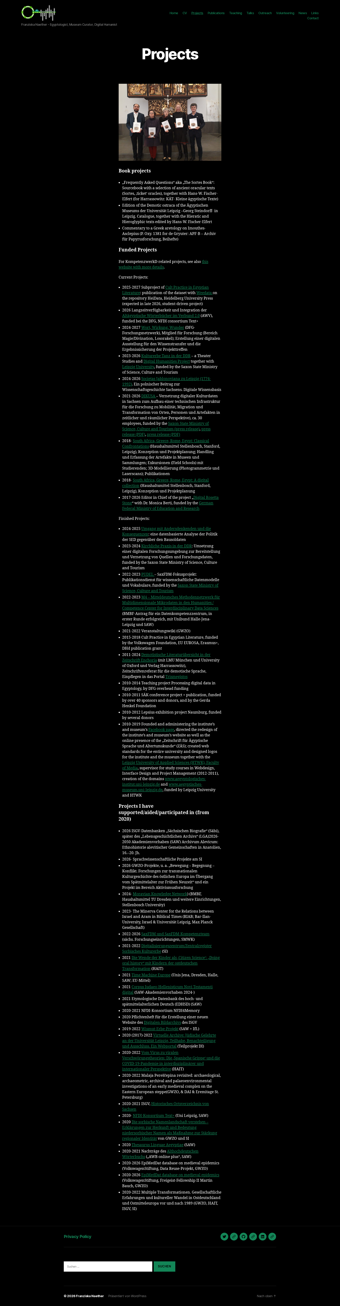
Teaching (235, 13)
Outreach (265, 13)
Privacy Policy (77, 1236)
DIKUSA (148, 396)
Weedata (204, 293)
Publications (216, 13)
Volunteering (285, 13)
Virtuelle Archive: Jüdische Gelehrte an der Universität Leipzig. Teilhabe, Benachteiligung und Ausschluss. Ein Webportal (169, 1041)
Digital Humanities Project (166, 361)
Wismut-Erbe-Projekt (159, 1029)
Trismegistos (176, 676)
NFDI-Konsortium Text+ (154, 1115)
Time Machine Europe (151, 975)
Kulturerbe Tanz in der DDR (166, 356)
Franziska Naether (90, 1296)
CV (185, 13)
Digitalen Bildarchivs (162, 1022)
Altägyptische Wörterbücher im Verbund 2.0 (161, 315)
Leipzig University (138, 367)
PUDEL (147, 574)
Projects (197, 13)
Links (315, 13)
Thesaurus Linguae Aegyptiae (157, 1145)
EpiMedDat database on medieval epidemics (180, 1175)
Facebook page (161, 729)
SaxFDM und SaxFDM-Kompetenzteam (175, 934)
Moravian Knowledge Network (160, 894)
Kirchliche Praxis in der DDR (166, 546)
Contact (313, 18)
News (303, 13)
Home (174, 13)
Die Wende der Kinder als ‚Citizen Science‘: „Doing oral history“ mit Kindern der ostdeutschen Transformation (171, 963)
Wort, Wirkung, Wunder (162, 327)
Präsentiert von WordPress (127, 1296)
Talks (250, 13)
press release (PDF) (163, 434)
